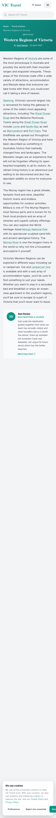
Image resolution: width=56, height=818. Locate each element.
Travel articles (18, 26)
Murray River (11, 242)
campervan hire (41, 267)
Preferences (14, 809)
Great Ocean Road (35, 122)
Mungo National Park (35, 229)
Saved (36, 4)
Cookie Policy (37, 799)
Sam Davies (22, 45)
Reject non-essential (36, 809)
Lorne (16, 126)
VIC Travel (11, 5)
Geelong (8, 100)
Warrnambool (15, 130)
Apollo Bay (32, 126)
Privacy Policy (12, 802)
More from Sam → (26, 354)
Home (6, 26)
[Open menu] (47, 5)
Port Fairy (34, 130)
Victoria (32, 58)
